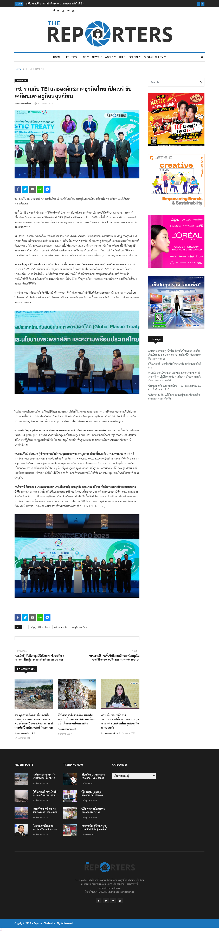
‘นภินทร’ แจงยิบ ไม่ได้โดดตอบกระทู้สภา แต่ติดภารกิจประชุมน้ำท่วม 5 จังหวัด (174, 396)
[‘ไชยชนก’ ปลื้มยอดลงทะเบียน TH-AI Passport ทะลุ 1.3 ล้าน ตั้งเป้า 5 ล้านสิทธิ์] (22, 830)
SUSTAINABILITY (153, 57)
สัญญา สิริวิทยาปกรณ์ (40, 627)
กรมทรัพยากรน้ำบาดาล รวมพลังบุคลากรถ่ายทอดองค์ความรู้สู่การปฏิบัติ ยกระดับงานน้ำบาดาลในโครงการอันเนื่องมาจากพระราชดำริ (90, 3)
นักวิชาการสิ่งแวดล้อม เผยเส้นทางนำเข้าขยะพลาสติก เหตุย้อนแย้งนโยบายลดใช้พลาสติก (76, 719)
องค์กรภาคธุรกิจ (60, 627)
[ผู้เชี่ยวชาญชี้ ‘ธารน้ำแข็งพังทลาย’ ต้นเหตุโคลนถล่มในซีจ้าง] (22, 796)
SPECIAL (133, 57)
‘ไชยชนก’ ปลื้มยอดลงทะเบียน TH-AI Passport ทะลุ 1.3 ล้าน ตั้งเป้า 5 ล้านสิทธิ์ (174, 387)
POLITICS (71, 57)
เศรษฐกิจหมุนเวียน (79, 627)
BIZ (84, 57)
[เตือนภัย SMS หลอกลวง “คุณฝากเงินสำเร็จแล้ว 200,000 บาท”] (71, 779)
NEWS (95, 57)
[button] (198, 4)
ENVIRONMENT (35, 69)
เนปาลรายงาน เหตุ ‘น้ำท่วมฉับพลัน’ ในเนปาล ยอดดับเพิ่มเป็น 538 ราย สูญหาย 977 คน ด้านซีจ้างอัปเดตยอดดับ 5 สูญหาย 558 (174, 354)
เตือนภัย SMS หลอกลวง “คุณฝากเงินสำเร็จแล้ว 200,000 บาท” (93, 778)
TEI (25, 627)
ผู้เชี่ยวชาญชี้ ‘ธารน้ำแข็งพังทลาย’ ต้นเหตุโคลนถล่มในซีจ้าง (175, 365)
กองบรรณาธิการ (24, 103)
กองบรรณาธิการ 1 (25, 733)
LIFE (121, 57)
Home (56, 57)
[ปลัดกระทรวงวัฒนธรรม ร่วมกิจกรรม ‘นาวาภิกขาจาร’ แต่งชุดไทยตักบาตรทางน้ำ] (71, 813)
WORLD (109, 57)
